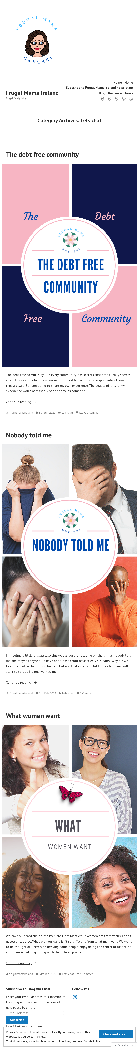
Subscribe (17, 1020)
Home (117, 82)
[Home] (103, 98)
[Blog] (123, 98)
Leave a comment (90, 412)
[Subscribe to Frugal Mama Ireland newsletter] (116, 98)
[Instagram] (75, 997)
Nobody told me (29, 435)
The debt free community (42, 154)
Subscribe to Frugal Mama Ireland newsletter (99, 87)
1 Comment (87, 974)
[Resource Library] (130, 98)
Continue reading (19, 401)
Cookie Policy (92, 1041)
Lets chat (67, 412)
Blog (102, 93)
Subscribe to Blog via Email (28, 989)
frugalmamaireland (21, 412)
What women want (33, 715)
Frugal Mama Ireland (32, 93)
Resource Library (120, 93)
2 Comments (88, 693)
